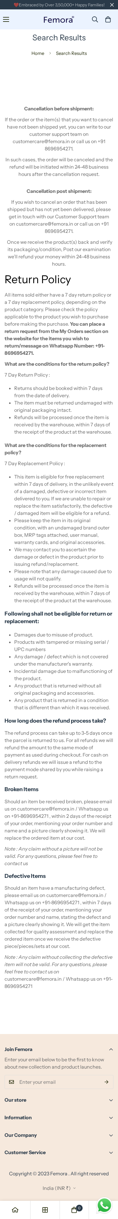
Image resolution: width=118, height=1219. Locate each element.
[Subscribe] (106, 1082)
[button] (108, 19)
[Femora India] (59, 19)
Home (37, 53)
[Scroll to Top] (107, 1187)
